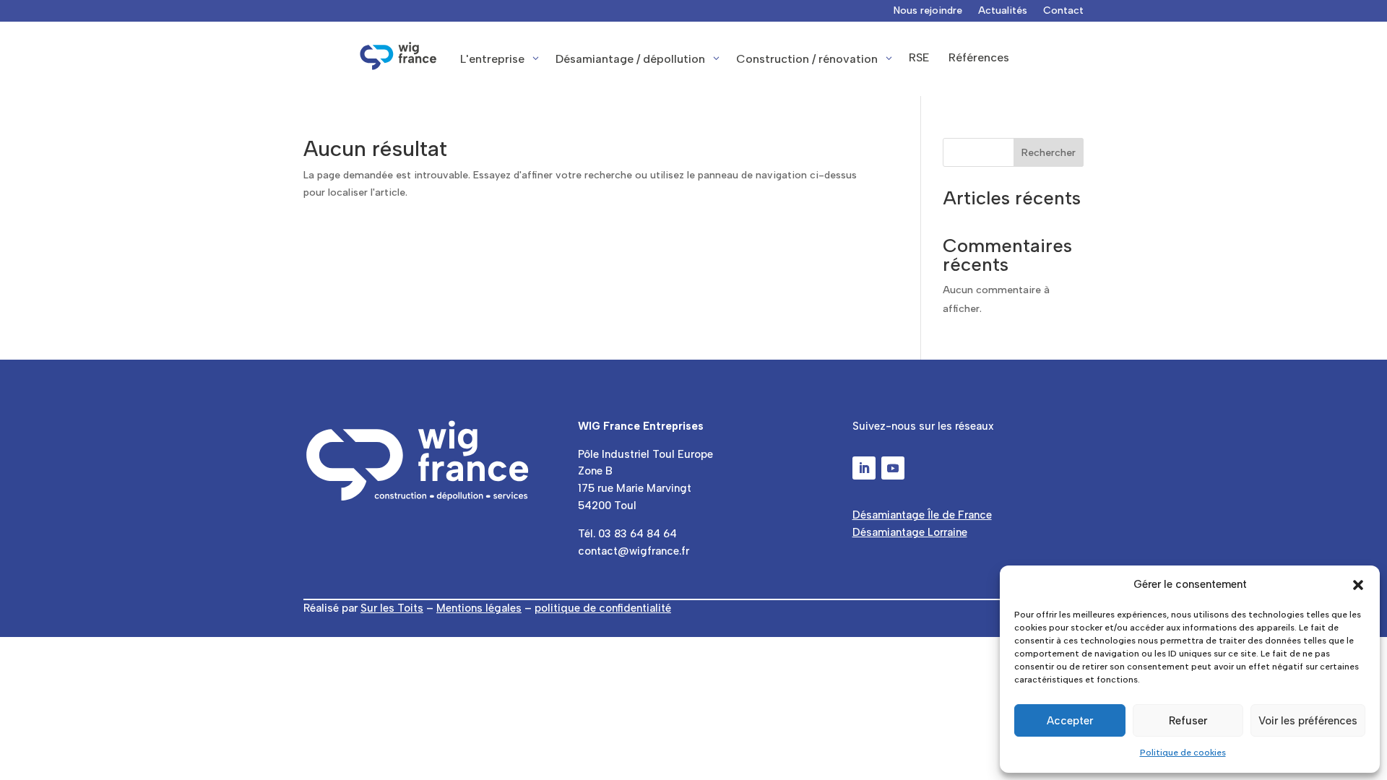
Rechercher (1048, 153)
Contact (1063, 11)
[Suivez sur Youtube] (892, 468)
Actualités (1002, 11)
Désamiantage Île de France (922, 514)
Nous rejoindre (928, 11)
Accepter (1070, 720)
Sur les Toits (391, 608)
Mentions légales (479, 608)
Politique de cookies (1183, 753)
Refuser (1188, 720)
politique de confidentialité (603, 608)
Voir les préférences (1307, 720)
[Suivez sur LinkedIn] (864, 468)
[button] (1358, 585)
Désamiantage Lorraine (909, 532)
